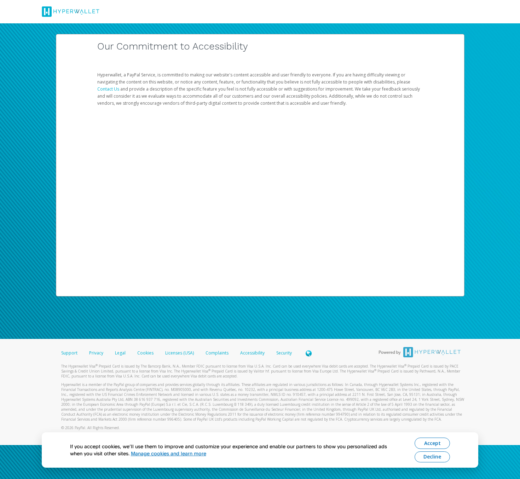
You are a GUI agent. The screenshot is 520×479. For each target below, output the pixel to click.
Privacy (96, 353)
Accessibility (252, 353)
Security (284, 353)
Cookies (145, 353)
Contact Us (108, 89)
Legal (120, 353)
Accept (432, 443)
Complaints (218, 353)
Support (69, 353)
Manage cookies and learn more (168, 453)
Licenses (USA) (180, 353)
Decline (432, 456)
